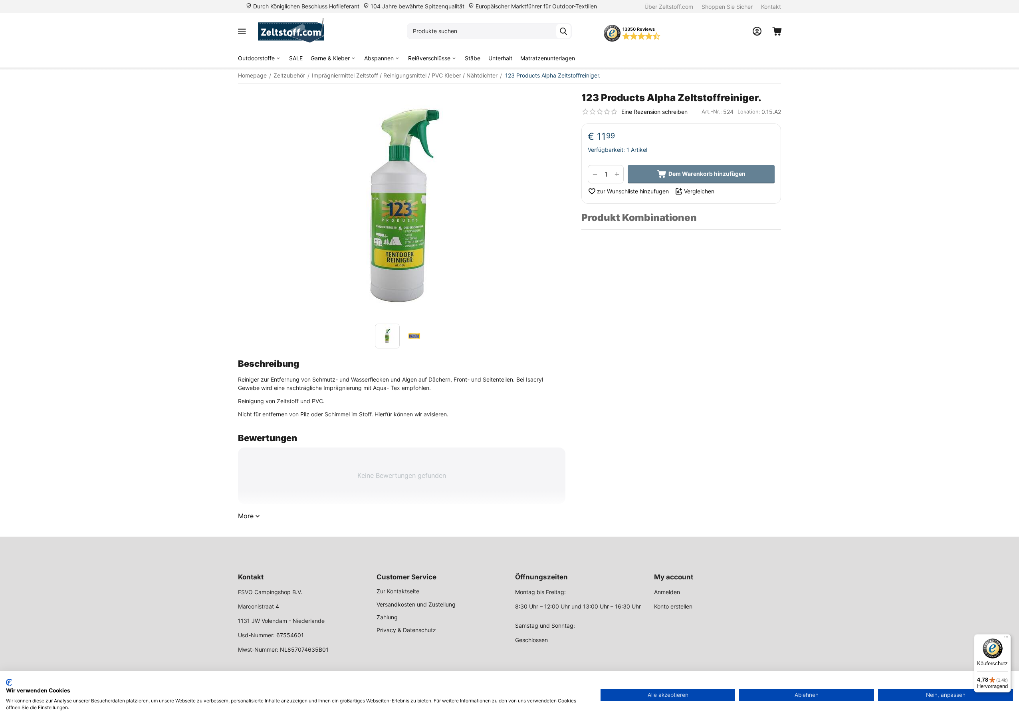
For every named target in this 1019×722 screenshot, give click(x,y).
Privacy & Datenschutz (406, 630)
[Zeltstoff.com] (295, 31)
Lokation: (748, 111)
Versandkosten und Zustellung (416, 604)
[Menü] (1006, 639)
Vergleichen (699, 191)
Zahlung (387, 617)
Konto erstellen (673, 606)
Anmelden (667, 592)
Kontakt (771, 6)
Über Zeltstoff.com (668, 6)
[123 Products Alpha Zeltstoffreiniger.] (401, 206)
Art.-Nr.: (712, 111)
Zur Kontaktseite (398, 591)
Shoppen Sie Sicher (727, 6)
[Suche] (563, 31)
